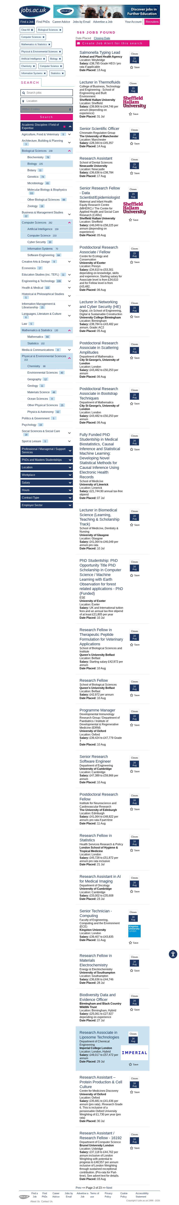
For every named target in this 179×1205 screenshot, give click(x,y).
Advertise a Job (102, 21)
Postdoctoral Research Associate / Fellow (99, 249)
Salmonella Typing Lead (100, 52)
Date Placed (83, 38)
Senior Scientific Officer (99, 128)
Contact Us (47, 1201)
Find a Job (27, 21)
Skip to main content (14, 3)
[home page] (35, 12)
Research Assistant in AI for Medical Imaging (100, 878)
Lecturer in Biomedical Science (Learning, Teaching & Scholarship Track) (99, 517)
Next (109, 1187)
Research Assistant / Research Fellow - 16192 (101, 1135)
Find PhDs (43, 21)
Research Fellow (94, 680)
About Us (35, 1201)
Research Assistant (96, 158)
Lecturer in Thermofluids (100, 82)
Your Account (133, 21)
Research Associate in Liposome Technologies (99, 1034)
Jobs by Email (81, 21)
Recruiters (152, 21)
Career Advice (61, 21)
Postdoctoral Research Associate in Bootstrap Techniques (99, 393)
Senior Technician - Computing (96, 913)
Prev (78, 1187)
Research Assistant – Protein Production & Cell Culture (101, 1082)
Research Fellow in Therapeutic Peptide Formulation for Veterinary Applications (101, 637)
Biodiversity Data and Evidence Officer (98, 997)
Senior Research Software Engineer (95, 758)
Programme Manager (97, 710)
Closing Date (102, 38)
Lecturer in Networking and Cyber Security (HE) (100, 304)
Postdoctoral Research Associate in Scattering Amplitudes (99, 348)
